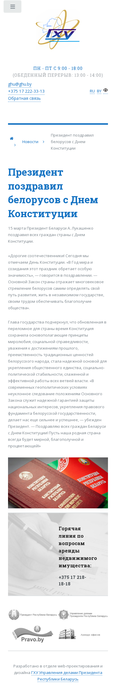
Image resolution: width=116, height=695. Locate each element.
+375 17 (26, 91)
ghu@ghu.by (20, 84)
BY (99, 91)
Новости (30, 141)
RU (92, 91)
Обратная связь (24, 98)
